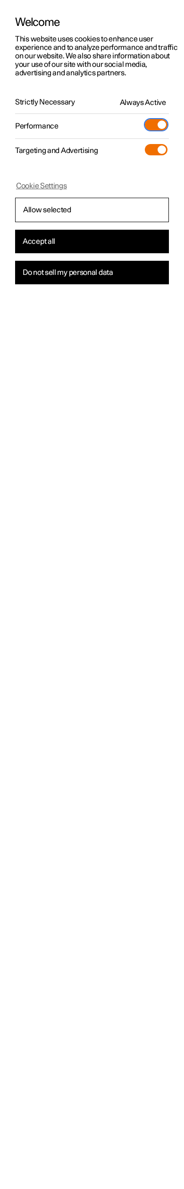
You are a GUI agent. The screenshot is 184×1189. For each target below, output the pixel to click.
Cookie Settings (41, 186)
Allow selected (47, 210)
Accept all (39, 241)
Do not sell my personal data (68, 272)
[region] (92, 594)
